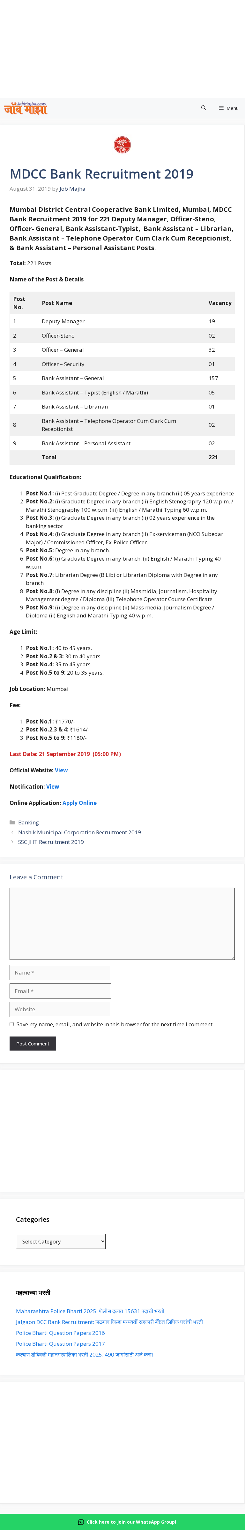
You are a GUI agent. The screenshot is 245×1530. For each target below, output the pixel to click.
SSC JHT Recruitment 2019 (51, 841)
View (61, 770)
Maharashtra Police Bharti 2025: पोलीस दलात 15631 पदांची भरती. (91, 1311)
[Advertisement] (122, 1131)
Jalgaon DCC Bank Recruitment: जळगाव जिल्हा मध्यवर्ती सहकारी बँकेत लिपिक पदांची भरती (109, 1322)
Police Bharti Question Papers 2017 (60, 1343)
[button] (203, 108)
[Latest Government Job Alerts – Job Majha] (25, 108)
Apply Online (80, 803)
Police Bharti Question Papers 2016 (60, 1332)
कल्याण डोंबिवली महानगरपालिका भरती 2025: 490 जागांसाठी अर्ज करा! (84, 1354)
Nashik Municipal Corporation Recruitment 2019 (79, 832)
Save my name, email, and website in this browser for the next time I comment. (115, 1024)
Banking (28, 822)
